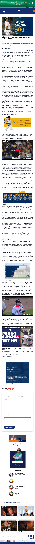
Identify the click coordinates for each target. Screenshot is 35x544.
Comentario (6, 399)
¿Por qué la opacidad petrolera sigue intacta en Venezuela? (20, 474)
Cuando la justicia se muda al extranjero (20, 487)
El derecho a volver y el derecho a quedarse (19, 480)
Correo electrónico (7, 414)
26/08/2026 (16, 482)
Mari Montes (30, 50)
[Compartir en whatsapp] (13, 389)
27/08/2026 (16, 476)
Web (4, 418)
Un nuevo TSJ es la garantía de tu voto (20, 493)
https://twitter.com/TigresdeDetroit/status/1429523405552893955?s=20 (17, 249)
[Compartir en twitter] (10, 389)
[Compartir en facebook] (8, 389)
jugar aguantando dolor (12, 291)
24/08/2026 (17, 494)
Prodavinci (10, 48)
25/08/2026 (16, 488)
